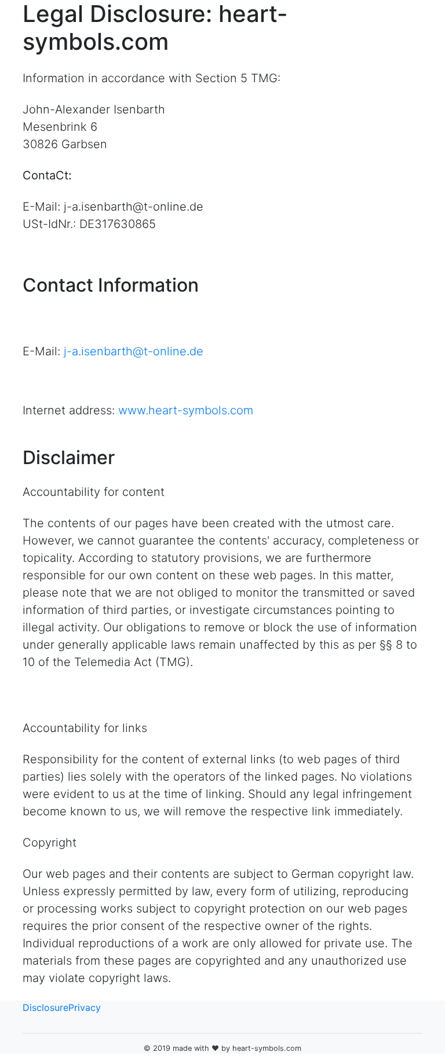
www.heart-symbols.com (185, 410)
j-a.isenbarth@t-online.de (133, 351)
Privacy (84, 1007)
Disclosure (45, 1007)
